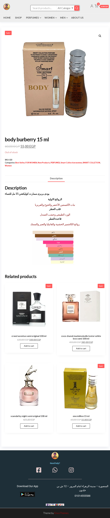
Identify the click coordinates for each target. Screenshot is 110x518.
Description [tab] (56, 178)
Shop (18, 17)
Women (49, 17)
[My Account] (92, 6)
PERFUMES (32, 17)
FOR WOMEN (31, 163)
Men (62, 17)
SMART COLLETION (91, 163)
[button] (102, 6)
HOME (7, 17)
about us (77, 17)
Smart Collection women (71, 163)
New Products (44, 163)
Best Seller (20, 163)
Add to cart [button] (29, 346)
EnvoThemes (61, 513)
